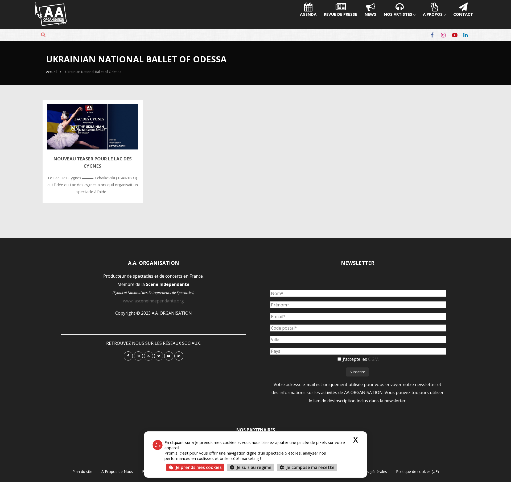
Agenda (308, 14)
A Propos (433, 14)
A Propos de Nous (117, 471)
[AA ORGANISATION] (51, 24)
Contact (463, 14)
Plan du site (82, 471)
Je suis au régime (254, 467)
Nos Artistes (398, 14)
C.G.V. (373, 359)
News (370, 14)
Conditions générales (369, 471)
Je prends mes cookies (199, 467)
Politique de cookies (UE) (417, 471)
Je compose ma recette (310, 467)
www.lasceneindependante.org (153, 301)
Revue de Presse (340, 14)
